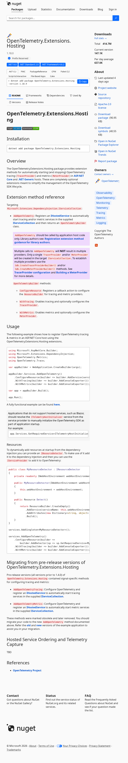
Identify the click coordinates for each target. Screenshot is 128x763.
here (57, 404)
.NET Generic (26, 179)
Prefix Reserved (20, 58)
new (39, 625)
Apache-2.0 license (104, 105)
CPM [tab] (54, 71)
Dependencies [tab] (57, 95)
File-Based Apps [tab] (38, 76)
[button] (82, 81)
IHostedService (60, 215)
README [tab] (16, 95)
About (32, 746)
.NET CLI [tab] (12, 71)
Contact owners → (103, 174)
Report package (107, 161)
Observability (104, 193)
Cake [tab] (52, 76)
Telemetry (102, 208)
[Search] (116, 18)
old (29, 625)
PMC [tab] (23, 71)
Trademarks (14, 749)
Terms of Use (46, 746)
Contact (13, 696)
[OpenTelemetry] (97, 181)
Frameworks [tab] (35, 95)
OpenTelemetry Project (27, 670)
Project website (107, 88)
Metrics (100, 218)
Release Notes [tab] (36, 102)
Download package (104, 115)
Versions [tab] (16, 102)
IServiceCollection (24, 223)
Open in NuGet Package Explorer (108, 142)
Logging (101, 223)
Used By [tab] (76, 95)
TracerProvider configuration (32, 272)
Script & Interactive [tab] (17, 76)
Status (51, 696)
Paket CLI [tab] (65, 71)
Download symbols (104, 129)
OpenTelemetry (111, 181)
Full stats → (100, 38)
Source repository (104, 96)
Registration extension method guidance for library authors (49, 240)
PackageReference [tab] (38, 71)
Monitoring (103, 203)
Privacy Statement (100, 746)
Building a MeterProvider (71, 272)
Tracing (100, 213)
